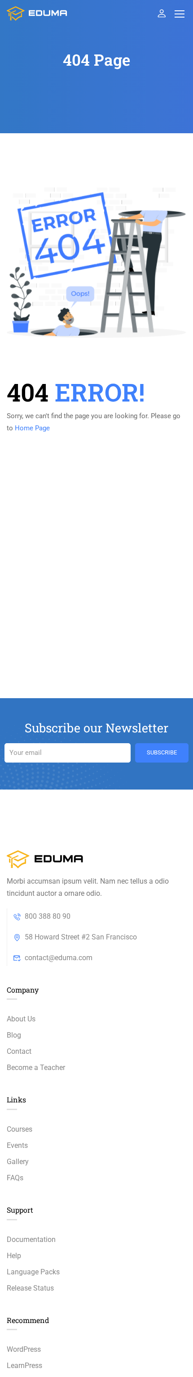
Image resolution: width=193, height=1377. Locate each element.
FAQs (15, 1178)
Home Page (32, 428)
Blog (14, 1035)
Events (17, 1145)
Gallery (18, 1161)
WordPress (24, 1349)
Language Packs (33, 1272)
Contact (19, 1051)
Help (14, 1255)
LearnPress (24, 1365)
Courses (19, 1129)
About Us (21, 1019)
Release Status (30, 1288)
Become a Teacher (36, 1067)
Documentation (31, 1239)
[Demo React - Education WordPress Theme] (37, 13)
